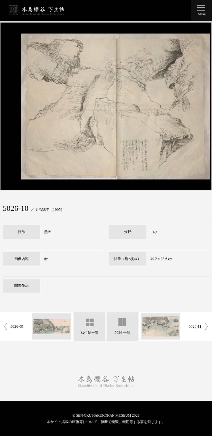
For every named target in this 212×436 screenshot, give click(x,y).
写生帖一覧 (90, 332)
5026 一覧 (122, 332)
